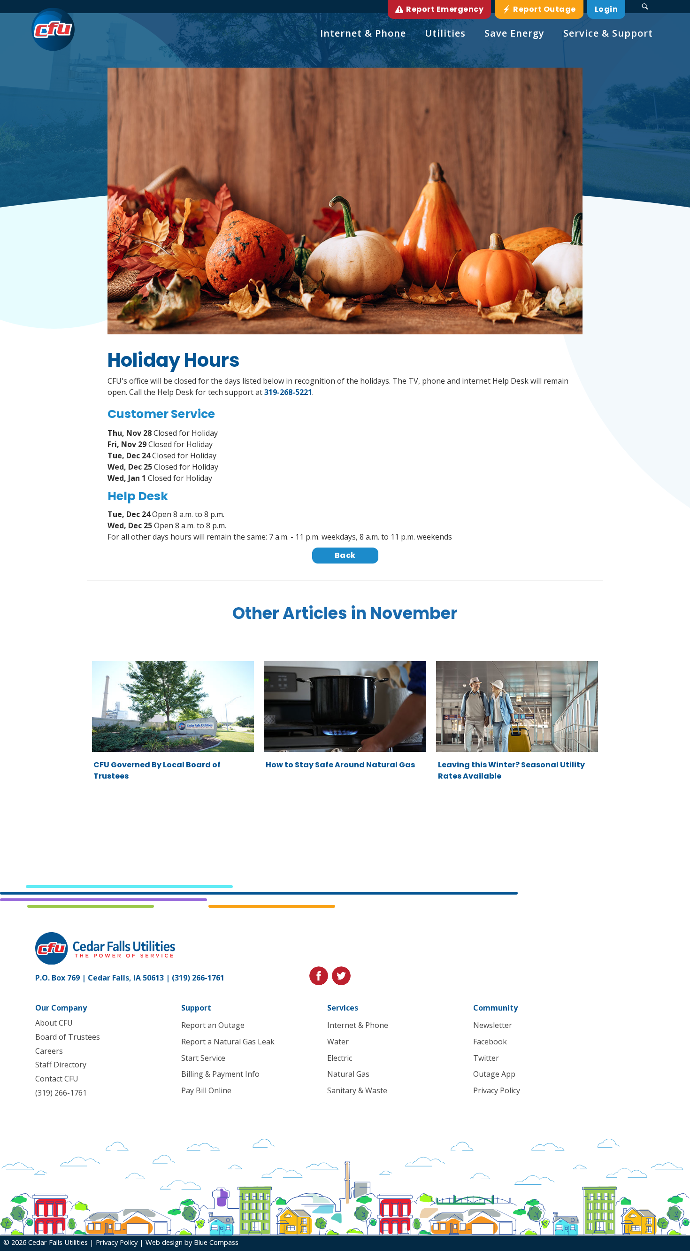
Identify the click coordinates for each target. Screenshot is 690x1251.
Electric (339, 1058)
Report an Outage (213, 1025)
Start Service (203, 1058)
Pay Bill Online (206, 1090)
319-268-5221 (288, 392)
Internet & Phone (357, 1025)
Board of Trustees (67, 1037)
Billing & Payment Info (220, 1074)
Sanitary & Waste (357, 1090)
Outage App (494, 1074)
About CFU (54, 1023)
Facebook (490, 1041)
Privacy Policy (496, 1090)
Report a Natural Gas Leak (228, 1041)
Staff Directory (60, 1064)
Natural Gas (348, 1074)
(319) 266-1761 (198, 978)
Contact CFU (56, 1078)
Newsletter (492, 1025)
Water (338, 1041)
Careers (49, 1051)
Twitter (486, 1058)
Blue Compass (216, 1242)
